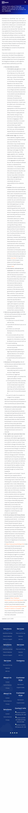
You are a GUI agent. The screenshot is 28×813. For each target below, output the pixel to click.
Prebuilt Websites (7, 636)
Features (7, 668)
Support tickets (20, 687)
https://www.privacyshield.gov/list (15, 544)
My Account (21, 684)
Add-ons (7, 671)
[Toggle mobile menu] (25, 2)
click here (13, 258)
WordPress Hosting (7, 633)
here (13, 266)
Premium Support (7, 639)
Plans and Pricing (7, 665)
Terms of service (7, 685)
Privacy (7, 688)
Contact (8, 682)
